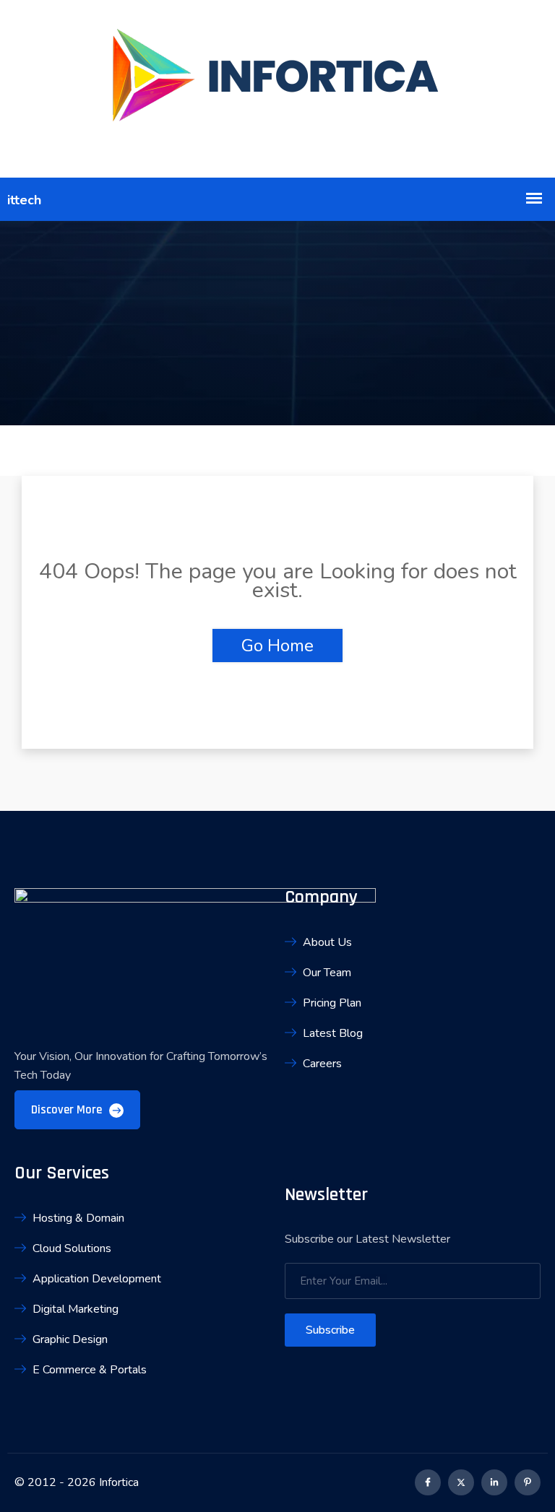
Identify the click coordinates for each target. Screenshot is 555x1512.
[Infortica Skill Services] (277, 88)
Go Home (277, 645)
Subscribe (330, 1330)
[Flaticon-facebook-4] (428, 1482)
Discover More (68, 1110)
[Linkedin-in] (494, 1482)
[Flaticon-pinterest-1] (528, 1482)
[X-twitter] (461, 1482)
